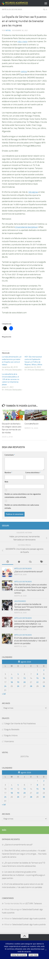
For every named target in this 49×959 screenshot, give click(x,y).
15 (37, 678)
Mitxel (8, 30)
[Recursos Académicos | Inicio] (19, 3)
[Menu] (45, 3)
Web (6, 482)
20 (24, 682)
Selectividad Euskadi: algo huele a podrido (29, 918)
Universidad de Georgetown (26, 227)
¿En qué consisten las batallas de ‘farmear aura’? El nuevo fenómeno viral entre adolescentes (30, 607)
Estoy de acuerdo (19, 955)
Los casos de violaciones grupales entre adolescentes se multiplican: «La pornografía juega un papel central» (30, 624)
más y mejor (22, 41)
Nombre (8, 472)
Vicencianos (9, 741)
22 (37, 682)
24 (5, 686)
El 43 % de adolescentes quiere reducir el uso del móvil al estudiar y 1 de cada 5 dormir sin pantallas (30, 641)
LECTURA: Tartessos (33, 903)
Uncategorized (20, 601)
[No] (45, 949)
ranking (24, 71)
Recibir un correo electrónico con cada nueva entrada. (22, 506)
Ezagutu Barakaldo (11, 729)
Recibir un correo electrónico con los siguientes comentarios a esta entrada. (23, 495)
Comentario (10, 455)
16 (44, 678)
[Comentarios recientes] (30, 562)
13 (24, 678)
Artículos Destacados (12, 9)
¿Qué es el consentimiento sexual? (28, 571)
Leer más (33, 955)
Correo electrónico (33, 472)
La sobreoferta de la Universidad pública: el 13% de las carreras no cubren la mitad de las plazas (10, 379)
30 (44, 686)
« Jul (4, 694)
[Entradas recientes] (7, 562)
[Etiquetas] (41, 562)
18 (12, 682)
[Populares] (18, 562)
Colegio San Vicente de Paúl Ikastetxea (20, 723)
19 (18, 682)
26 (18, 686)
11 (12, 678)
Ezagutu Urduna (10, 735)
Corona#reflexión (32, 424)
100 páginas (33, 192)
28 (31, 686)
